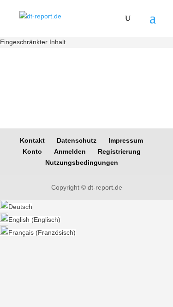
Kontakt (32, 140)
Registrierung (119, 151)
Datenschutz (76, 140)
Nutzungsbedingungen (81, 162)
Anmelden (70, 151)
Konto (32, 151)
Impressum (125, 140)
